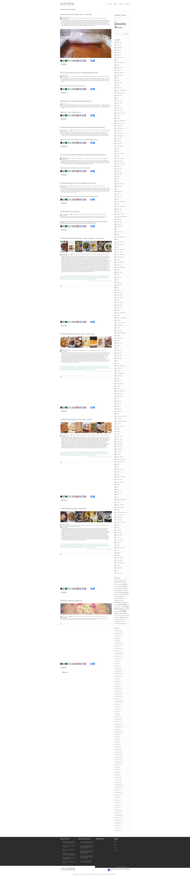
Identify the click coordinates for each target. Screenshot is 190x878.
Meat (117, 360)
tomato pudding (100, 538)
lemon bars (72, 79)
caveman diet (73, 258)
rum (97, 24)
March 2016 (118, 686)
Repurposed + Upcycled (121, 459)
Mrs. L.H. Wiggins (93, 190)
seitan (97, 267)
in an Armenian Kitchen (121, 312)
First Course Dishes (120, 244)
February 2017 (119, 668)
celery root (82, 530)
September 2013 (119, 762)
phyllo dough (72, 444)
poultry (82, 134)
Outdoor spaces (119, 393)
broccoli (85, 529)
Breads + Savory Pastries (66, 104)
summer (97, 162)
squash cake (90, 268)
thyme (98, 135)
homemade (98, 618)
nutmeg (85, 217)
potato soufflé (66, 536)
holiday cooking (88, 262)
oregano (72, 134)
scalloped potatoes (69, 537)
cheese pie (92, 438)
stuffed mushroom (99, 537)
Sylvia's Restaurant (73, 163)
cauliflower (68, 258)
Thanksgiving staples (91, 269)
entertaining (107, 78)
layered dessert (69, 190)
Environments (119, 221)
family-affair (78, 260)
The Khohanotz (119, 532)
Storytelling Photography (121, 499)
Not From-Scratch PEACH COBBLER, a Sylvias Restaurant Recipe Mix (82, 155)
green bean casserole (80, 262)
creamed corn (83, 531)
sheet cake (100, 24)
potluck (79, 134)
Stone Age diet (96, 268)
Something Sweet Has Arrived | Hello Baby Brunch (69, 858)
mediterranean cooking (119, 607)
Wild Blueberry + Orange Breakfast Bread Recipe (75, 101)
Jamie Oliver (92, 533)
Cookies (73, 350)
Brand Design (119, 87)
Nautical (118, 378)
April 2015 (118, 714)
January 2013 (119, 782)
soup (88, 619)
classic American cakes (92, 21)
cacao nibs (66, 353)
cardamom (63, 217)
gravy (74, 262)
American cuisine (67, 20)
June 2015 (118, 709)
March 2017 (118, 666)
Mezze (117, 363)
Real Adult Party (119, 444)
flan (78, 355)
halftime (77, 161)
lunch (94, 133)
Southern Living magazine (96, 191)
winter (70, 362)
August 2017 (118, 658)
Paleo (95, 254)
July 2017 (118, 661)
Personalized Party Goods (121, 416)
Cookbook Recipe (76, 130)
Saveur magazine (77, 267)
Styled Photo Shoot (120, 507)
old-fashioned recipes (102, 23)
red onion (98, 134)
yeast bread (76, 362)
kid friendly (103, 618)
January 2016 (119, 691)
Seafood (118, 474)
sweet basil (80, 135)
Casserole (67, 525)
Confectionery (119, 130)
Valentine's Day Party (120, 547)
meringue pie (86, 443)
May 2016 (118, 681)
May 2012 (118, 802)
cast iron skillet (102, 132)
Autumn (63, 18)
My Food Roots (119, 375)
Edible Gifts (118, 211)
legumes (67, 534)
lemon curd (77, 79)
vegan (76, 270)
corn (105, 530)
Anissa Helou (80, 528)
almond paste (70, 352)
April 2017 (118, 663)
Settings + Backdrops (120, 482)
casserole (63, 258)
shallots (100, 267)
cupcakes (83, 259)
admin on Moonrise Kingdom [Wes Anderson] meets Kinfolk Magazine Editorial (86, 851)
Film (117, 239)
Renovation (118, 454)
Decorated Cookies (120, 158)
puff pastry (92, 265)
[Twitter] (113, 869)
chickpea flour (89, 258)
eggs (104, 78)
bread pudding (75, 257)
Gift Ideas (118, 269)
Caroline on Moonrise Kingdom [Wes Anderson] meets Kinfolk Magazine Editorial (87, 857)
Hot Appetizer (119, 307)
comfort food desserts (91, 160)
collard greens (95, 530)
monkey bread (76, 264)
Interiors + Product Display (121, 317)
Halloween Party (119, 292)
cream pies (67, 439)
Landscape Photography (121, 332)
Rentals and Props (120, 456)
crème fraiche (64, 354)
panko (84, 535)
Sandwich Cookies (120, 469)
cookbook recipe (76, 133)
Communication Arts (120, 128)
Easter (117, 199)
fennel (83, 532)
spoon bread (84, 268)
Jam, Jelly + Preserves (120, 322)
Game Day (75, 158)
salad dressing (106, 134)
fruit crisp (99, 355)
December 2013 (119, 754)
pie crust (78, 444)
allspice (68, 216)
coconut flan (94, 353)
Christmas (118, 118)
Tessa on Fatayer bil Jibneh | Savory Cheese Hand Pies (86, 861)
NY (93, 161)
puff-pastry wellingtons (99, 265)
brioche (82, 529)
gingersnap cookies (95, 440)
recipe (65, 80)
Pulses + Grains (102, 525)
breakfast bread (75, 105)
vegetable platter (106, 270)
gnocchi (107, 532)
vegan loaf (91, 270)
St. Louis (72, 25)
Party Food (118, 406)
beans (102, 256)
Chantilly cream (75, 78)
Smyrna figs (69, 360)
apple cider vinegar (73, 132)
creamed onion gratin (90, 531)
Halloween (118, 289)
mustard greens (83, 264)
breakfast (98, 20)
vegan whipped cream (98, 270)
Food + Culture (88, 435)
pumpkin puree (86, 24)
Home (115, 841)
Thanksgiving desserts (84, 25)
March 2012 (118, 807)
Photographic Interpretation (121, 421)
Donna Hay (90, 354)
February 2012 (119, 810)
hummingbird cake (102, 189)
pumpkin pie (80, 24)
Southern (93, 162)
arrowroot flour (93, 256)
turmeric (66, 270)
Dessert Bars (82, 18)
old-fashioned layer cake (104, 190)
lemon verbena (82, 442)
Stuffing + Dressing (65, 526)
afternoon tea (64, 216)
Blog (115, 844)
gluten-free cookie (95, 261)
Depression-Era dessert (69, 22)
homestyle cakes (94, 189)
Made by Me (93, 76)
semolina (81, 619)
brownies (66, 21)
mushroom (70, 535)
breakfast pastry (103, 20)
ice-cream (106, 262)
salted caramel (78, 191)
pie (66, 24)
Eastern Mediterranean (121, 201)
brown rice (86, 257)
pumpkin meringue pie (104, 444)
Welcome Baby (119, 567)
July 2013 (118, 767)
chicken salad (67, 133)
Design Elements (119, 161)
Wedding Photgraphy (120, 562)
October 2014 (119, 729)
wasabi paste (64, 539)
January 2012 (119, 812)
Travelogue (118, 542)
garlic (124, 594)
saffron (69, 267)
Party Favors (118, 403)
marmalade (102, 356)
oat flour (88, 264)
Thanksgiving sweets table (79, 361)
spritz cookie (90, 360)
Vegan (103, 254)
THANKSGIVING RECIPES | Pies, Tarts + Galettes (76, 419)
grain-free (71, 262)
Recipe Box (98, 18)
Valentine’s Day (71, 270)
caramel (72, 353)
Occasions (118, 385)
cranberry (75, 259)
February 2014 (119, 749)
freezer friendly (73, 189)
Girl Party (118, 274)
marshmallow (64, 357)
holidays (93, 262)
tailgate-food (86, 163)
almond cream (70, 437)
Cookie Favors (119, 143)
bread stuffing (81, 257)
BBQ (75, 160)
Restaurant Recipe (90, 158)
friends (62, 161)
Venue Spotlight (119, 560)
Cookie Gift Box (119, 145)
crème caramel (107, 353)
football (106, 160)
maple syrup (97, 356)
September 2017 (119, 656)
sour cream (84, 191)
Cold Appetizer (119, 125)
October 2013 (119, 759)
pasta (68, 265)
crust (71, 439)
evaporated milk (90, 439)
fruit (65, 161)
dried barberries (64, 532)
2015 (62, 160)
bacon (88, 528)
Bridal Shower (119, 95)
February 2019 (119, 643)
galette (84, 440)
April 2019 (118, 640)
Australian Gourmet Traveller (100, 437)
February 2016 (119, 688)
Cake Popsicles (119, 108)
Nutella (77, 357)
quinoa (75, 266)
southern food (72, 135)
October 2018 (119, 651)
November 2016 (119, 673)
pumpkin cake (74, 24)
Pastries (117, 413)
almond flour (70, 188)
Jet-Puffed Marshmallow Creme (97, 441)
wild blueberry (105, 107)
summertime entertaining (88, 80)
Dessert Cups (119, 168)
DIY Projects (118, 196)
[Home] (110, 4)
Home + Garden (119, 302)
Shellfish (118, 484)
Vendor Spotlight (119, 557)
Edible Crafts (118, 209)
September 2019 (119, 633)
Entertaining (88, 76)
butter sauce (97, 529)
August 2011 (118, 825)
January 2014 (119, 752)
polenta (102, 535)
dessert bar (80, 22)
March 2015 (118, 716)
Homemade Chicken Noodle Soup (71, 600)
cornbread (67, 259)
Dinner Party (118, 186)
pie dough (83, 444)
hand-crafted (119, 596)
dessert (76, 22)
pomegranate (82, 265)
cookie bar (104, 21)
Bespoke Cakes (119, 82)
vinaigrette (73, 271)
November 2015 (119, 696)
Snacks (117, 489)
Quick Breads (93, 104)
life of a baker (79, 190)
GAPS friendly (94, 260)
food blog (90, 22)
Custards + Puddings (79, 350)
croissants (69, 354)
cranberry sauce (76, 531)
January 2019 (119, 646)
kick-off (84, 161)
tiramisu (105, 269)
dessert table (117, 590)
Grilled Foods (119, 284)
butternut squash (106, 257)
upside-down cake (96, 361)
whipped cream (97, 447)
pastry (98, 79)
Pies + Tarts (93, 18)
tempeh (70, 269)
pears (71, 265)
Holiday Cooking (91, 214)
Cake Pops (118, 105)
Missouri (88, 23)
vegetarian (68, 271)
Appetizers (118, 52)
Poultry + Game (98, 130)
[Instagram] (127, 869)
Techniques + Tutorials (120, 522)
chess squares (79, 21)
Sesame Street (119, 479)
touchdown (91, 163)
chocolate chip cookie (87, 353)
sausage (63, 537)
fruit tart (80, 440)
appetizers (82, 256)
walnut (100, 107)
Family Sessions (119, 231)
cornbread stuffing (69, 531)
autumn (73, 20)
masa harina (93, 263)
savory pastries (89, 445)
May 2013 (118, 772)
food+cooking (86, 355)
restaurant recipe (76, 162)
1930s (62, 20)
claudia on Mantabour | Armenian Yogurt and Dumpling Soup (87, 842)
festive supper (84, 260)
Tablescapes (118, 517)
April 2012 (118, 805)
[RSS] (116, 869)
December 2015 (119, 694)
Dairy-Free (118, 156)
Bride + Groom (119, 100)
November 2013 (119, 757)
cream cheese (101, 353)
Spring (108, 76)
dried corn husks (98, 259)
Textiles (117, 527)
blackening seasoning (81, 132)
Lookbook (118, 345)
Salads (108, 130)
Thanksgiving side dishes (89, 538)
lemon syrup (88, 79)
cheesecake (80, 353)
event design (124, 590)
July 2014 (118, 736)
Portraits (118, 434)
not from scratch (89, 161)
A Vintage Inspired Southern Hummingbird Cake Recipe (78, 183)
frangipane (73, 440)
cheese (86, 530)
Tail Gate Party (105, 158)
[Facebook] (109, 870)
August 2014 (118, 734)
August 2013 (118, 764)
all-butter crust (64, 437)
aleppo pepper (116, 580)
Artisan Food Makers (75, 185)
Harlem (80, 161)
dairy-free (90, 259)
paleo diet (105, 264)
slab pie (104, 24)
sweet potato (102, 268)
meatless (69, 264)
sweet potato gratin (65, 538)
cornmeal (71, 259)
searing (67, 135)
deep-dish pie (75, 439)
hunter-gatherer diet (100, 262)
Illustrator (118, 310)
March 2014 (118, 747)
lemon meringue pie (75, 442)
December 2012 (119, 784)
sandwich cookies (97, 359)
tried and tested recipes (99, 80)
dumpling (104, 259)
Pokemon (118, 431)
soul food (89, 162)
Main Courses (79, 616)
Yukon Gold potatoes (81, 539)
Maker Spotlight (119, 358)
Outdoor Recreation (120, 391)
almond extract (64, 188)
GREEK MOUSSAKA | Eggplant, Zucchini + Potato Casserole (69, 842)
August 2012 (118, 795)
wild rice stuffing (83, 271)
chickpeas (95, 258)
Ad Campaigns (119, 47)
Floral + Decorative (120, 249)
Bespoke (118, 80)
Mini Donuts (118, 370)
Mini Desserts (119, 368)
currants (73, 354)
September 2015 (119, 701)
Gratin (82, 525)
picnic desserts (102, 79)
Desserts (87, 18)
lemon (68, 79)
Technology (118, 524)
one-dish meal (64, 619)
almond (72, 216)
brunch (69, 21)
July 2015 (118, 706)
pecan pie (75, 265)
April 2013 (118, 774)
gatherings (73, 161)
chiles (71, 133)
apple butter (87, 256)
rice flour (108, 266)
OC (124, 609)
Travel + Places (119, 540)
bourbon (105, 352)
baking (89, 20)
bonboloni (101, 352)
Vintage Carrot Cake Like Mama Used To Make (69, 846)
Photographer (119, 418)
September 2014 (119, 731)
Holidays (118, 300)
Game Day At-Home (82, 158)
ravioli (81, 266)
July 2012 (118, 797)
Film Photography (119, 241)
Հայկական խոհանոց (120, 623)
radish (78, 266)
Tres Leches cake (88, 361)
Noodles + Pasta (95, 525)
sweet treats (95, 360)
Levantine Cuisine (120, 337)
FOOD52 (89, 260)
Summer (118, 509)
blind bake (75, 438)
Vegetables (77, 526)
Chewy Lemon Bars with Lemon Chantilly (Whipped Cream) (79, 72)
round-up (100, 536)
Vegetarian (107, 254)
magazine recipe (83, 23)
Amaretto (88, 216)
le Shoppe (93, 185)
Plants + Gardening (120, 426)
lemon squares (83, 79)
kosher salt (105, 533)
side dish (84, 537)
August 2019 (118, 635)
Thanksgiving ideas (82, 269)
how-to (82, 441)
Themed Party (119, 535)
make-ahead (102, 133)
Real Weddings (119, 449)
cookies (116, 588)
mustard (68, 134)
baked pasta (92, 528)
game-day (69, 161)
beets (105, 256)
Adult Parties (118, 49)
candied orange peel (86, 105)
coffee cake (99, 21)
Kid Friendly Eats (119, 325)
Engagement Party (120, 214)
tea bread (82, 107)
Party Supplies (119, 411)
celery (73, 618)
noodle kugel (75, 535)
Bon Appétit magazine (81, 438)
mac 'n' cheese (72, 534)
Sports (117, 494)
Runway (118, 464)
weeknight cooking (104, 135)
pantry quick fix (104, 161)
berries (70, 438)
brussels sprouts (92, 257)
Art (116, 60)
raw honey (89, 266)
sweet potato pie (90, 446)
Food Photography (120, 257)
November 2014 (119, 726)
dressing (108, 531)
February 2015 (119, 719)
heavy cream (88, 189)
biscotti (97, 352)
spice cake (104, 191)
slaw (64, 268)
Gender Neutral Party (120, 267)
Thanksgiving (104, 18)
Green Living (118, 282)
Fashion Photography (120, 236)
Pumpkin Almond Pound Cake (69, 211)
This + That (118, 537)
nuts (98, 190)
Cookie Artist (118, 138)
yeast (73, 362)
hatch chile (81, 533)
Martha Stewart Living (75, 443)
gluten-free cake (88, 261)
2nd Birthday (118, 42)
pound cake (89, 217)
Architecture (118, 55)
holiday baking (67, 23)
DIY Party (118, 193)
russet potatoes (106, 536)
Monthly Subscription (120, 373)
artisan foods (83, 188)
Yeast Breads (119, 572)
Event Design (119, 224)
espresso (63, 260)
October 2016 (119, 676)
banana (91, 188)
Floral (117, 247)
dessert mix (102, 160)
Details (117, 178)
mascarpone (99, 263)
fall (83, 22)
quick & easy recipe (67, 107)
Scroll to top (95, 865)
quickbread (74, 107)
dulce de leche (64, 189)
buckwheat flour (99, 257)
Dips (117, 188)
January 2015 (119, 721)
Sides (106, 525)
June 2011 (118, 830)
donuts (94, 354)
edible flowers (99, 78)
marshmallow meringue (66, 443)
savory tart (100, 445)
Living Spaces (119, 343)
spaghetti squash (73, 268)
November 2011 (119, 817)
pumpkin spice (93, 24)
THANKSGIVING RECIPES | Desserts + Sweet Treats (77, 334)
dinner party (84, 354)
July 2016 (118, 678)
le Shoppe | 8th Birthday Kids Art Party (69, 862)
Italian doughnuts (82, 356)
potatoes (71, 536)
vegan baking (80, 270)
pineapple (67, 191)
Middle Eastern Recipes (121, 365)
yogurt (62, 108)
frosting (83, 189)
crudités (79, 259)
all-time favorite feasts (65, 528)
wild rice (77, 271)
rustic (85, 445)
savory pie (84, 267)
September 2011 (119, 822)
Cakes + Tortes (76, 18)
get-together (88, 440)
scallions (63, 135)
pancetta (80, 535)
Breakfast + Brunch (69, 18)
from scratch (100, 22)
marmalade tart (102, 442)
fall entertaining (69, 260)
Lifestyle (118, 340)
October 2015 (119, 699)
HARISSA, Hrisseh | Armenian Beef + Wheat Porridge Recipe (69, 854)
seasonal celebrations (90, 267)
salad (101, 134)
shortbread (69, 80)
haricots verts (76, 533)
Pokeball (118, 428)
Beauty (117, 77)
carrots (97, 132)
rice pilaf (90, 536)
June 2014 (118, 739)
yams (104, 447)
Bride (117, 97)
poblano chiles (98, 535)
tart (94, 80)
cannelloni (70, 530)
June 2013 (118, 769)
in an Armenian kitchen (74, 23)
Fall (90, 18)
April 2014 (118, 744)
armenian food (118, 582)
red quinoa (104, 266)
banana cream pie (65, 438)
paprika (75, 134)
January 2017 (119, 671)
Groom (117, 287)
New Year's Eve (119, 380)
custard (77, 354)
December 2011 (119, 815)
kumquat (92, 356)
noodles (107, 618)
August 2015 (118, 704)
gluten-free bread (80, 261)
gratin (62, 533)
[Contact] (127, 4)
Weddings (118, 565)
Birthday (118, 85)
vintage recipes (93, 25)
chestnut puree (83, 258)
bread (70, 257)
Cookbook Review (120, 135)
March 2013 (118, 777)
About (115, 847)
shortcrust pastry (75, 80)
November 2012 (119, 787)
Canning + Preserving (120, 113)
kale (75, 263)
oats (91, 264)
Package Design (119, 396)
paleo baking (95, 264)
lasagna (63, 534)
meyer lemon (72, 357)
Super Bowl (102, 162)
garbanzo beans (100, 260)
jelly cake (88, 356)
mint (72, 264)
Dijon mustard (83, 133)
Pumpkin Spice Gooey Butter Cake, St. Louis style (76, 14)
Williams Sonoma (90, 271)
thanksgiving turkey (99, 269)
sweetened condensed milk (99, 446)
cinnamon (85, 21)
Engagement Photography (121, 216)
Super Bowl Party (97, 158)
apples (85, 352)
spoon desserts (67, 25)
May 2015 (118, 711)
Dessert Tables (119, 173)
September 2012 (119, 792)
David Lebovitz (98, 531)
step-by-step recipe (120, 613)
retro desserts (72, 191)
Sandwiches (118, 471)
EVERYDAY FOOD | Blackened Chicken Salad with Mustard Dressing (82, 127)
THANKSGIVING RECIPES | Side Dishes (73, 508)
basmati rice (98, 256)
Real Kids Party (119, 446)
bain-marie (90, 352)
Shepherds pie (105, 267)
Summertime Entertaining (121, 512)
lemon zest (94, 79)
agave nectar (64, 256)
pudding (104, 357)
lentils (77, 263)
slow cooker (89, 537)
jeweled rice (63, 263)
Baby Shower (119, 70)
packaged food (97, 161)
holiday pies (74, 441)
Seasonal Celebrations (121, 476)
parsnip (87, 535)
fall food (86, 22)
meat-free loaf (64, 264)
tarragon (67, 269)
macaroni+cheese (79, 534)
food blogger (95, 22)
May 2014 (118, 742)
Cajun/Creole (92, 132)
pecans (62, 191)
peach (108, 161)
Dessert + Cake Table (71, 76)
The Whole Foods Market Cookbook (90, 135)
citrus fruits (81, 78)
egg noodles (86, 618)
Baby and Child (119, 67)
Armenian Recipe (119, 57)
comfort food (100, 530)
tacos (106, 268)
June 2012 (118, 800)
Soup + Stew (103, 616)
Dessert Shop (119, 171)
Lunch (88, 130)
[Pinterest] (121, 869)
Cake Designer (119, 103)
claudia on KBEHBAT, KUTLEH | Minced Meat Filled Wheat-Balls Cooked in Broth (87, 846)
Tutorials (118, 545)
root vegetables (64, 267)
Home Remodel (119, 305)
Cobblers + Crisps (65, 158)
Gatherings (118, 264)
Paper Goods (119, 401)
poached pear (88, 444)
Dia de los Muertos (120, 183)
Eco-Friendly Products (120, 206)
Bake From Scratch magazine (81, 20)
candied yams (64, 530)
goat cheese (65, 262)
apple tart (89, 437)
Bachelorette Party (120, 72)
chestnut (78, 258)
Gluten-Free (83, 254)
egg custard (98, 354)
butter (73, 21)
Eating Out (118, 204)
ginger (75, 217)
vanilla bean (96, 107)
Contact (115, 850)
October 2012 (119, 790)
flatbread (81, 355)
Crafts (117, 151)
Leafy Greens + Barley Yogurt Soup (69, 850)
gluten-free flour (102, 261)
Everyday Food (83, 130)
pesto (78, 265)
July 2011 (118, 827)
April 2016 (118, 683)
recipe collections (97, 266)
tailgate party (80, 163)
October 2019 (119, 630)
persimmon (90, 357)
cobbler (85, 160)
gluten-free (74, 261)
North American (94, 23)
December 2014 (119, 724)
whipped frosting (73, 192)
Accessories (118, 44)
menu (68, 357)
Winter (117, 570)
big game (79, 160)
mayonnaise (63, 134)
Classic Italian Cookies (120, 120)
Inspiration (118, 315)
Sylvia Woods (66, 163)
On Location (118, 388)
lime (87, 442)
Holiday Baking (119, 295)
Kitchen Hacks (119, 330)
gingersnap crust (68, 261)
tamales (63, 269)
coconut (107, 188)
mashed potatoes (105, 263)
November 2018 (119, 648)
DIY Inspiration (119, 191)
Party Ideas (118, 408)
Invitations (118, 320)
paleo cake (100, 264)
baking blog (93, 20)
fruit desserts (64, 79)
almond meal (83, 216)
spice (76, 135)
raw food (84, 266)
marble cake (88, 263)
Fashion (117, 234)
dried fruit (101, 105)
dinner (93, 259)
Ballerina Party (119, 75)
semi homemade (83, 162)
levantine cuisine (120, 602)
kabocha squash (70, 263)
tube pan (97, 217)
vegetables (63, 271)
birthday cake (95, 188)
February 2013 (119, 779)
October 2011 (119, 820)
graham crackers (68, 441)
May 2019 (118, 638)
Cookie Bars (63, 76)
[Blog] (115, 4)
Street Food (118, 502)
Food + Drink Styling (120, 254)
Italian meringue (87, 441)
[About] (121, 4)
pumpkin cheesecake (72, 359)
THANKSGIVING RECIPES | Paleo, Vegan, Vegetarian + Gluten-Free (82, 238)
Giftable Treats (119, 272)
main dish (98, 133)
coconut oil (105, 258)
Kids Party (118, 327)
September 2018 (119, 653)
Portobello (88, 265)
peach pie (105, 443)
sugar (108, 191)
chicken (76, 618)
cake (75, 21)
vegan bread (86, 270)
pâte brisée (97, 443)
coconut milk (99, 258)
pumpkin (69, 24)
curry (87, 259)
